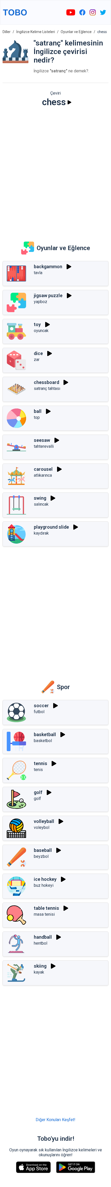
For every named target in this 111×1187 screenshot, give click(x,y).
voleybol (41, 827)
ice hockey (45, 879)
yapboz (40, 301)
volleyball (44, 821)
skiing (40, 966)
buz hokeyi (43, 885)
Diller (7, 32)
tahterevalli (44, 446)
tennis (40, 763)
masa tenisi (44, 914)
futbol (39, 711)
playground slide (51, 527)
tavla (38, 272)
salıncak (41, 504)
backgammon (48, 266)
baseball (43, 850)
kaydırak (41, 533)
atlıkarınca (43, 475)
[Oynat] (69, 102)
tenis (38, 769)
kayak (39, 972)
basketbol (43, 740)
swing (40, 498)
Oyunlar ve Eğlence (76, 32)
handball (43, 937)
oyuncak (41, 330)
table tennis (46, 908)
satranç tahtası (47, 388)
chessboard (46, 382)
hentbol (40, 943)
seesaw (42, 440)
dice (38, 353)
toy (37, 324)
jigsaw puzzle (48, 295)
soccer (41, 705)
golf (38, 792)
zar (36, 359)
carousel (43, 469)
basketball (45, 734)
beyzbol (41, 856)
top (37, 417)
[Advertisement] (55, 170)
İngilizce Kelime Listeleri (35, 32)
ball (38, 411)
